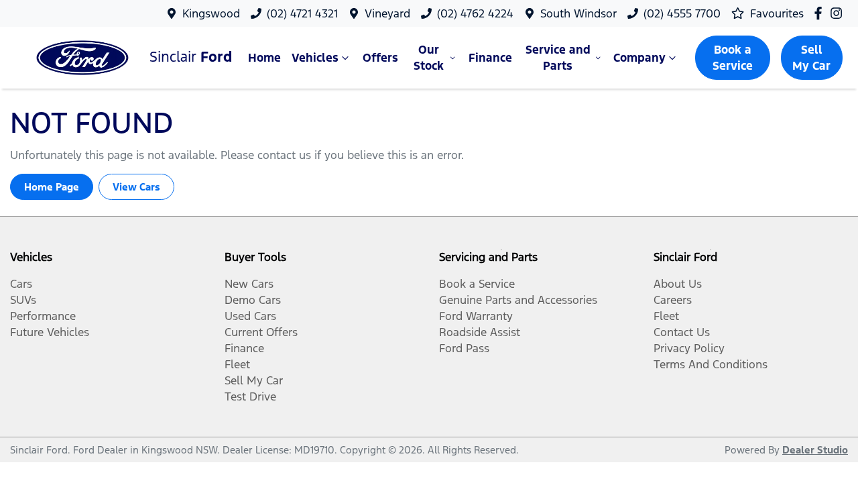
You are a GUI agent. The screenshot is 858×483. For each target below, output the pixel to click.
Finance (490, 57)
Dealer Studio (815, 449)
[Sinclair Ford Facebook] (821, 13)
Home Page (51, 186)
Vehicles (315, 57)
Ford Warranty (476, 316)
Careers (673, 299)
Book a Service (733, 57)
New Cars (249, 283)
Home (264, 57)
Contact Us (682, 332)
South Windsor (578, 13)
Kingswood (211, 13)
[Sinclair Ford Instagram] (839, 13)
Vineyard (387, 13)
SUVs (23, 299)
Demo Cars (253, 299)
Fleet (237, 364)
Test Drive (250, 396)
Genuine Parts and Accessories (518, 299)
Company (639, 57)
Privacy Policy (689, 348)
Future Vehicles (49, 332)
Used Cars (250, 316)
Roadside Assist (479, 332)
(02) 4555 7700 (682, 13)
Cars (21, 283)
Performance (43, 316)
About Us (678, 283)
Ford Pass (464, 348)
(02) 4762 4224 (475, 13)
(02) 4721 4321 (302, 13)
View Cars (136, 186)
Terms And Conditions (711, 364)
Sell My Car (811, 57)
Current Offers (261, 332)
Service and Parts (558, 57)
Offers (380, 57)
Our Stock (429, 57)
